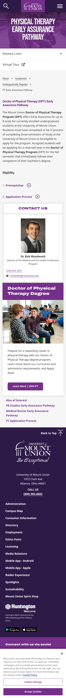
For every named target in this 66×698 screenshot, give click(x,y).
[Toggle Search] (6, 6)
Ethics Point (13, 539)
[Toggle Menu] (60, 6)
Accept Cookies (33, 691)
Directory (11, 525)
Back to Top (49, 433)
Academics (21, 78)
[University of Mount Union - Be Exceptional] (33, 452)
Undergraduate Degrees (15, 84)
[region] (33, 673)
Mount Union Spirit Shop (21, 596)
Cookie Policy (30, 674)
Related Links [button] (12, 54)
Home (6, 78)
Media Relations (16, 553)
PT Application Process (21, 421)
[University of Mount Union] (33, 6)
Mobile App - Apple (18, 568)
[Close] (62, 653)
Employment (14, 532)
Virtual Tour (11, 65)
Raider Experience (17, 575)
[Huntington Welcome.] (20, 608)
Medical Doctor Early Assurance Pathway (27, 413)
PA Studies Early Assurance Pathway (30, 405)
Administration (15, 504)
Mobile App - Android (19, 561)
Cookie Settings (33, 681)
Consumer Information (20, 518)
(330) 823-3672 (14, 270)
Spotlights (12, 582)
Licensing (11, 546)
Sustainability (14, 589)
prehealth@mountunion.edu (24, 275)
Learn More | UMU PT (25, 386)
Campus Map (14, 511)
